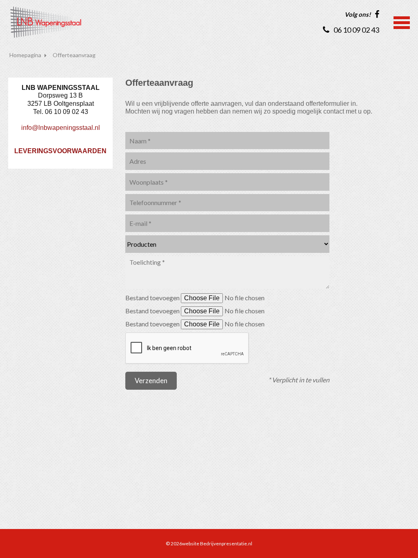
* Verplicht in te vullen (298, 380)
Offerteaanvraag (74, 54)
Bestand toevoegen (153, 297)
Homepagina (25, 54)
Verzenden (151, 380)
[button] (402, 21)
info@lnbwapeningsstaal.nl (60, 127)
